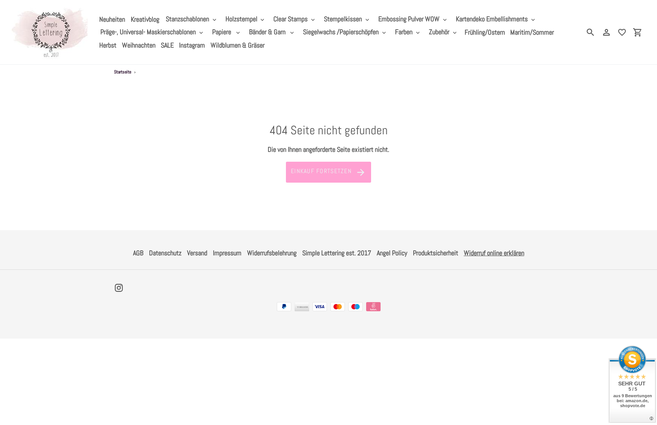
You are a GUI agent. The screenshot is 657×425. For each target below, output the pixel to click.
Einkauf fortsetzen (321, 171)
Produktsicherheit (435, 252)
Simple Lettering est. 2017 (336, 252)
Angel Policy (392, 252)
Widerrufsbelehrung (272, 252)
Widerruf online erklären (494, 252)
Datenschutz (165, 252)
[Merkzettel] (622, 32)
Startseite (122, 72)
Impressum (227, 252)
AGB (138, 252)
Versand (197, 252)
